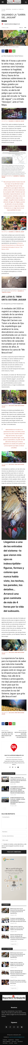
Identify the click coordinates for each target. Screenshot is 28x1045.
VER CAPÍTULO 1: (13, 121)
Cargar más (13, 944)
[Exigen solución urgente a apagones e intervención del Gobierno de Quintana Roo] (5, 928)
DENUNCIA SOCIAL (4, 801)
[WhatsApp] (13, 51)
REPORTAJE (8, 9)
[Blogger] (6, 1027)
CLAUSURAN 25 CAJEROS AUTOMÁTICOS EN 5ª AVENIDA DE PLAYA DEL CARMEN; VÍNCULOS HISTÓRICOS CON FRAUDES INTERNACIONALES (18, 790)
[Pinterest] (10, 51)
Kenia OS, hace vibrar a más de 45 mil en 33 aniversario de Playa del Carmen (18, 982)
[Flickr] (13, 1027)
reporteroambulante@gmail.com (12, 24)
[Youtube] (18, 766)
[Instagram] (12, 766)
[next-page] (5, 809)
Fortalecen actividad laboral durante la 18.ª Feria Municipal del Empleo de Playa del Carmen (18, 920)
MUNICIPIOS (4, 790)
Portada (3, 9)
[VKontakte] (21, 1027)
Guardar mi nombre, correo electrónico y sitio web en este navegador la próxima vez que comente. (14, 845)
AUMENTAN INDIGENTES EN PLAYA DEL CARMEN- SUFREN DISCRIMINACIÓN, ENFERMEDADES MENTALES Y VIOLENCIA (17, 800)
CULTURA (4, 781)
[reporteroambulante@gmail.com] (3, 24)
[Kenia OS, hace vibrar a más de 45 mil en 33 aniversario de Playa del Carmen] (5, 982)
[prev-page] (3, 809)
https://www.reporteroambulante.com (14, 757)
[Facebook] (3, 51)
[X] (6, 51)
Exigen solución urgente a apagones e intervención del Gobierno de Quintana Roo (17, 928)
